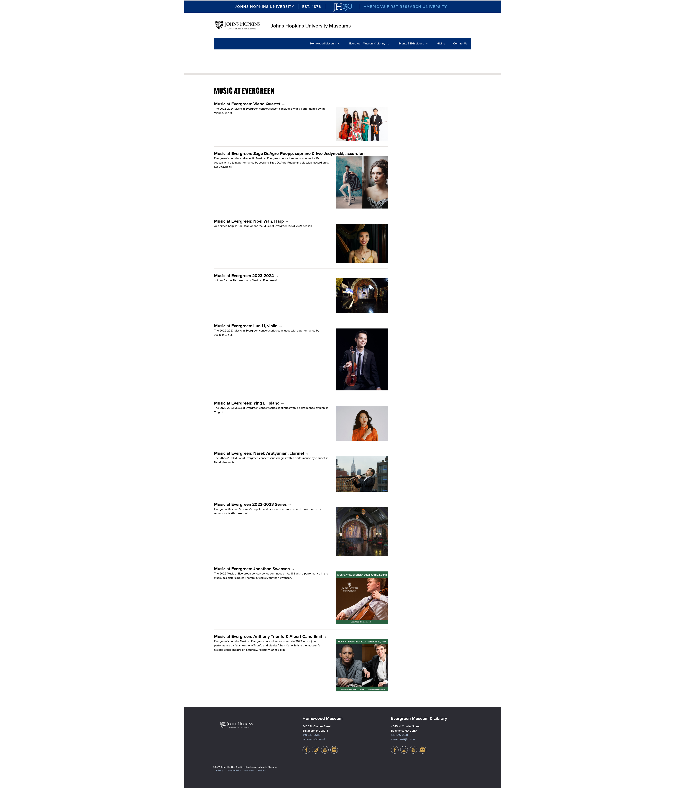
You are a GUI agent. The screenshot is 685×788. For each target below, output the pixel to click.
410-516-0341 (399, 735)
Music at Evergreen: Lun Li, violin (246, 326)
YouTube (325, 750)
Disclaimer (249, 770)
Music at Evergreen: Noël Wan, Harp (249, 221)
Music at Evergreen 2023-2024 (244, 275)
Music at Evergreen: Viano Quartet (247, 104)
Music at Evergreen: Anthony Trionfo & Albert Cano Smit (268, 636)
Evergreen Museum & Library (367, 43)
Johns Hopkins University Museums (311, 25)
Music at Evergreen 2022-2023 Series (250, 504)
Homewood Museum (323, 43)
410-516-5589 (311, 735)
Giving (441, 43)
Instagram (315, 750)
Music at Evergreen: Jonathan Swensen (252, 569)
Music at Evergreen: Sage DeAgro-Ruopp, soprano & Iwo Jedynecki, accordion (289, 153)
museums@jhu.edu (314, 739)
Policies (262, 770)
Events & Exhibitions (411, 43)
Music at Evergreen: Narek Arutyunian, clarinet (259, 453)
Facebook (306, 750)
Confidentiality (234, 770)
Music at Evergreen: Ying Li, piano (247, 403)
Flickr (334, 750)
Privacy (219, 770)
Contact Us (460, 43)
